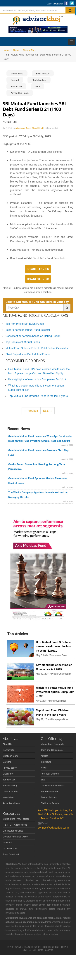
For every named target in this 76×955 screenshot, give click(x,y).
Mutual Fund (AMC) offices (16, 818)
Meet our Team (10, 755)
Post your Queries (50, 773)
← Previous (31, 410)
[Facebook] (66, 3)
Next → (47, 410)
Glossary (7, 842)
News (43, 767)
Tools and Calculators (52, 749)
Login (49, 3)
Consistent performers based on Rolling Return (33, 336)
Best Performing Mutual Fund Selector (28, 330)
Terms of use (9, 779)
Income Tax (16, 86)
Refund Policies (49, 797)
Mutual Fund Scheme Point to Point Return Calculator (37, 348)
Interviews (46, 761)
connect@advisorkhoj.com (53, 827)
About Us (7, 743)
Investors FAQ (10, 785)
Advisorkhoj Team (20, 92)
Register (58, 3)
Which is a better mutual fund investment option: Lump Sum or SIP (55, 692)
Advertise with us (11, 803)
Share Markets (39, 79)
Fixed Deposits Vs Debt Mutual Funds (28, 354)
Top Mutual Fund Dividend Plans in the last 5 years (38, 396)
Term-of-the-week (49, 791)
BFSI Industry (42, 73)
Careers (7, 761)
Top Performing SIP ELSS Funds (25, 323)
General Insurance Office (15, 836)
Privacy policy (10, 767)
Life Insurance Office (13, 830)
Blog (43, 779)
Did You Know (10, 848)
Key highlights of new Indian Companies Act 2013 (37, 379)
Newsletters (9, 797)
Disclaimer (8, 773)
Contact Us (8, 749)
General (15, 79)
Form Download (11, 854)
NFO (37, 86)
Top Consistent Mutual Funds (23, 342)
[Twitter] (72, 3)
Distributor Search (50, 803)
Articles (44, 755)
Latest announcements (52, 785)
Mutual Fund (17, 73)
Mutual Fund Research (52, 743)
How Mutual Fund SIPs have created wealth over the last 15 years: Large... (53, 646)
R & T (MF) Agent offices (15, 824)
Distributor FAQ (10, 791)
